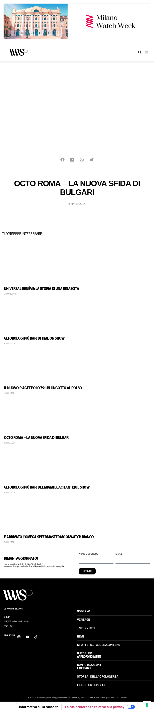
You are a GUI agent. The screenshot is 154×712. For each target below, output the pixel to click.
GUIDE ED (84, 653)
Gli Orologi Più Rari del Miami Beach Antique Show (46, 487)
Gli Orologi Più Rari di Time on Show (34, 338)
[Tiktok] (36, 637)
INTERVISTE (86, 628)
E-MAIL (119, 554)
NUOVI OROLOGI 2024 (16, 621)
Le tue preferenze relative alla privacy (94, 707)
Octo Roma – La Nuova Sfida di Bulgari (36, 437)
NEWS (80, 636)
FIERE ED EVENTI (91, 685)
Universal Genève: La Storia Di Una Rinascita (41, 288)
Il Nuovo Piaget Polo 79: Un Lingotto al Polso (43, 387)
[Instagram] (19, 637)
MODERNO (83, 611)
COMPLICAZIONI (89, 665)
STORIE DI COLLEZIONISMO (98, 645)
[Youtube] (27, 637)
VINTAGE (83, 619)
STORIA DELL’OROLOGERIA (97, 676)
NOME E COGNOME (88, 554)
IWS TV (8, 626)
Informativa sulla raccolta (38, 707)
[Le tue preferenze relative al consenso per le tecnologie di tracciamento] (147, 705)
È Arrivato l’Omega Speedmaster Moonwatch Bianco (49, 536)
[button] (139, 52)
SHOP (7, 616)
